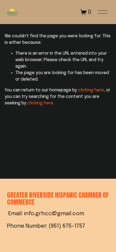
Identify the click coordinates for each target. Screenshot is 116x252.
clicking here (91, 90)
